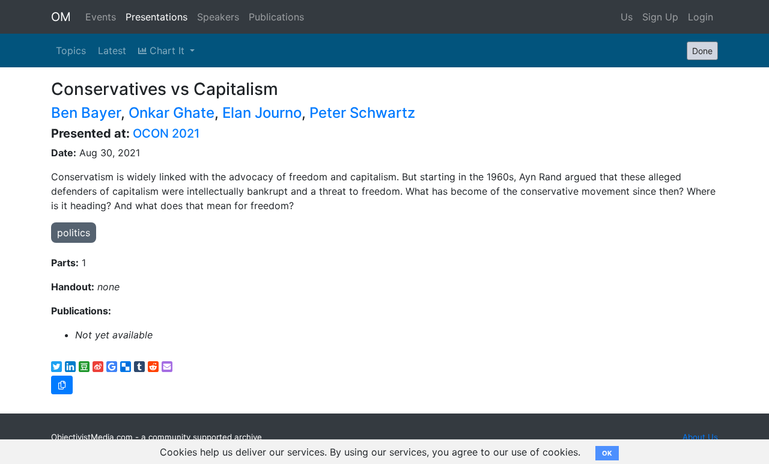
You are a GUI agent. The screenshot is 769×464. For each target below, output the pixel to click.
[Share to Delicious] (125, 366)
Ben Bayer (86, 112)
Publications (276, 17)
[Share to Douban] (84, 366)
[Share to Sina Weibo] (98, 366)
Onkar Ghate (171, 112)
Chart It (167, 50)
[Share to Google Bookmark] (111, 366)
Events (100, 17)
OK (607, 453)
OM (61, 17)
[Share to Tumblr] (139, 366)
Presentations (156, 17)
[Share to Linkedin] (70, 366)
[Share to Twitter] (56, 366)
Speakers (218, 17)
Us (627, 17)
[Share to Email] (167, 366)
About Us (700, 437)
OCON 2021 (166, 133)
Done (702, 51)
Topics (71, 50)
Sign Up (660, 17)
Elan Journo (262, 112)
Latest (112, 50)
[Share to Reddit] (153, 366)
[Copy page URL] (62, 385)
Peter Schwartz (362, 112)
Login (700, 17)
